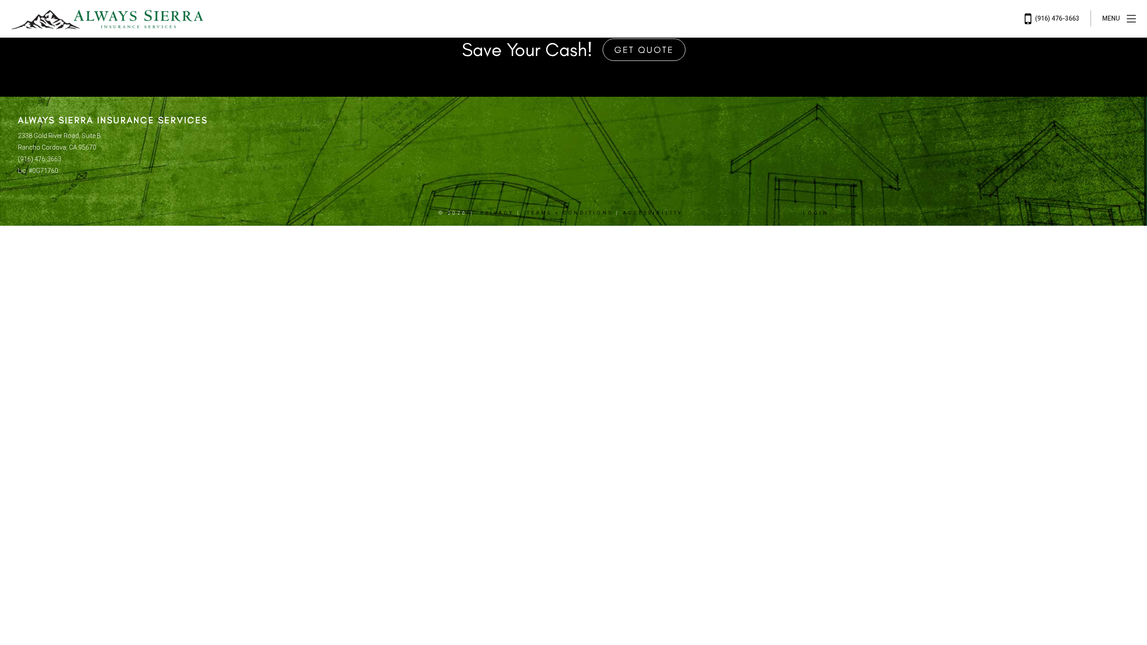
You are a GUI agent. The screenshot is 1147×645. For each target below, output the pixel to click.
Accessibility (653, 213)
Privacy (497, 213)
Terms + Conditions (570, 213)
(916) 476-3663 (1056, 18)
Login (816, 213)
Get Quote (644, 49)
